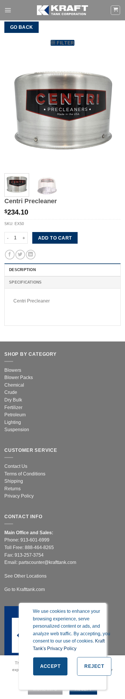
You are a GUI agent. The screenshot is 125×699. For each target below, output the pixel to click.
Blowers (13, 370)
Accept (50, 666)
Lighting (12, 422)
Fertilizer (13, 407)
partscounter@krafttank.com (47, 562)
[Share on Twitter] (20, 254)
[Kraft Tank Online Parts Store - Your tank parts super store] (62, 10)
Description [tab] (22, 270)
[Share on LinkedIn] (30, 254)
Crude (10, 392)
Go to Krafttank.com (24, 589)
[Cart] (115, 10)
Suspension (16, 429)
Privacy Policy (19, 495)
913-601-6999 (34, 539)
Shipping (13, 481)
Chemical (14, 385)
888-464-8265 (39, 547)
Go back (21, 27)
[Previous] (14, 110)
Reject (94, 666)
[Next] (111, 110)
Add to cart (55, 238)
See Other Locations (25, 576)
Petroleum (15, 414)
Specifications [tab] (25, 282)
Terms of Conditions (24, 473)
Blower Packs (18, 377)
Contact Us (15, 466)
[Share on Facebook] (10, 254)
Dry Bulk (13, 399)
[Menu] (7, 10)
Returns (12, 488)
